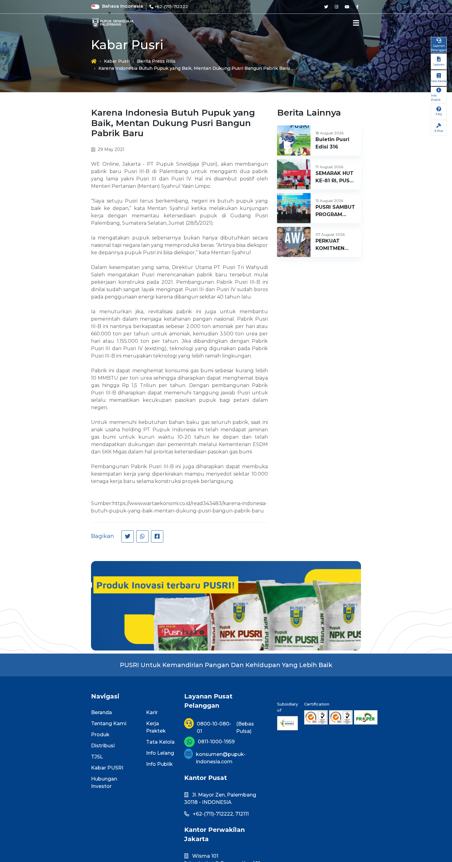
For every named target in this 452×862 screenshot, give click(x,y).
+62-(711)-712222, (213, 814)
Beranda (101, 712)
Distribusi (103, 746)
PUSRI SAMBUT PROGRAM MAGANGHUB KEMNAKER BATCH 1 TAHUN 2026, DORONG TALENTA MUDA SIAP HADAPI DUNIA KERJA (335, 211)
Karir (152, 712)
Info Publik (159, 764)
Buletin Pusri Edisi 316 (332, 143)
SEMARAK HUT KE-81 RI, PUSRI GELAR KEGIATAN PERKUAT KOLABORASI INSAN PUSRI (335, 177)
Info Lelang (160, 753)
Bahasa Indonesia (122, 6)
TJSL (97, 757)
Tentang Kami (108, 723)
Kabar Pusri (117, 61)
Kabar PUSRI (107, 768)
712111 (242, 814)
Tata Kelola (160, 742)
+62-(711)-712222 (171, 6)
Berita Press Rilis (156, 61)
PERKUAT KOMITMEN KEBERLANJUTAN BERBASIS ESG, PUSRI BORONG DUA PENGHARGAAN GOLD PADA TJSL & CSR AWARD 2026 (337, 245)
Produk (100, 734)
